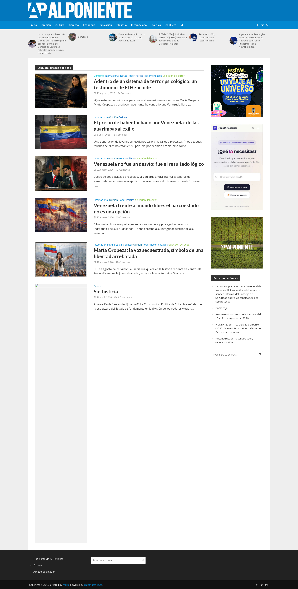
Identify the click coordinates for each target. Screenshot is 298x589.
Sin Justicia (106, 291)
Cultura (59, 25)
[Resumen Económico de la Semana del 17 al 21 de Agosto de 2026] (113, 37)
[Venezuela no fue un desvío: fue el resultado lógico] (61, 173)
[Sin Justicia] (61, 413)
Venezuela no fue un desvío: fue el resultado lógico (149, 164)
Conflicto (170, 25)
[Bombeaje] (72, 37)
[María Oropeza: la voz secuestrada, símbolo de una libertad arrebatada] (61, 259)
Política (156, 25)
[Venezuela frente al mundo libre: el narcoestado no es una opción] (61, 215)
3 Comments (124, 297)
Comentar (126, 93)
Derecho (74, 25)
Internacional (139, 25)
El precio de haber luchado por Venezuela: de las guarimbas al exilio (146, 125)
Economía (89, 25)
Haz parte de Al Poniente (48, 559)
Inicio (34, 25)
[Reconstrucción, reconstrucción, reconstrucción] (193, 37)
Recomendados (153, 76)
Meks (66, 584)
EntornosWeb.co (93, 584)
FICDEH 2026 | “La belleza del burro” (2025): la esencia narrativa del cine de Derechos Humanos (173, 39)
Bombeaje (83, 36)
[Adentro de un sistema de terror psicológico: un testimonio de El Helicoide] (61, 90)
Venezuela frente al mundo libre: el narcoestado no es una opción (146, 208)
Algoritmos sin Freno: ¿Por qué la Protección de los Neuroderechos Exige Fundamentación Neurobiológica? (252, 40)
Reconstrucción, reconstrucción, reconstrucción (207, 37)
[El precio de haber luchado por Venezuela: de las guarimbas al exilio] (61, 132)
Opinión (46, 25)
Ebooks (37, 565)
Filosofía (121, 25)
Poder (131, 76)
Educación (106, 25)
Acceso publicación (44, 571)
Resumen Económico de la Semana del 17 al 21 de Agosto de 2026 (131, 37)
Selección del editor (174, 76)
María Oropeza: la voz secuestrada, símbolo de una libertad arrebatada (148, 253)
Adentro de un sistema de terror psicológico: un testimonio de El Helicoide (145, 84)
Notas (123, 76)
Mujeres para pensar (120, 244)
